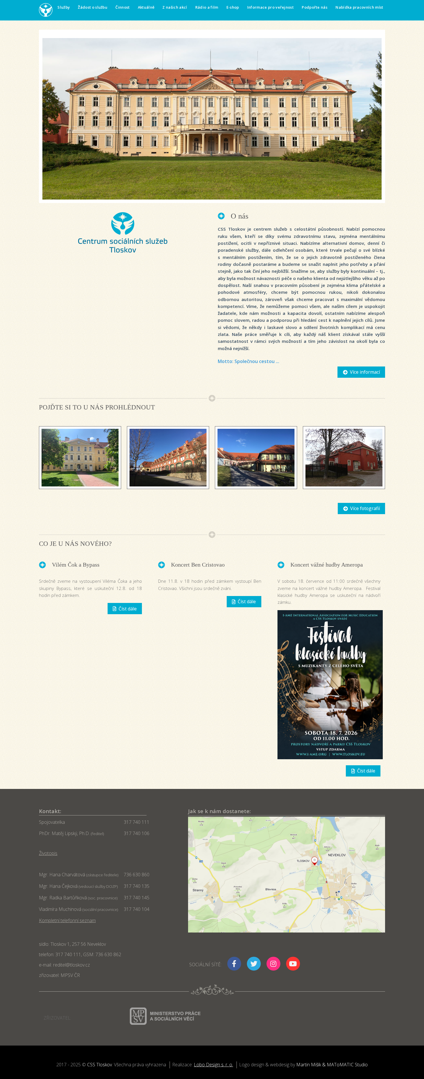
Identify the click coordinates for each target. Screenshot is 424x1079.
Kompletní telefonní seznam (67, 920)
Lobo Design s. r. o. (213, 1064)
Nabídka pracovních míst (359, 7)
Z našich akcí (174, 7)
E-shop (232, 7)
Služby (63, 7)
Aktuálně (146, 7)
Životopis (48, 853)
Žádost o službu (92, 7)
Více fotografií (365, 508)
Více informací (365, 372)
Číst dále (128, 609)
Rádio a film (206, 7)
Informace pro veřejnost (270, 7)
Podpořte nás (314, 7)
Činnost (122, 7)
